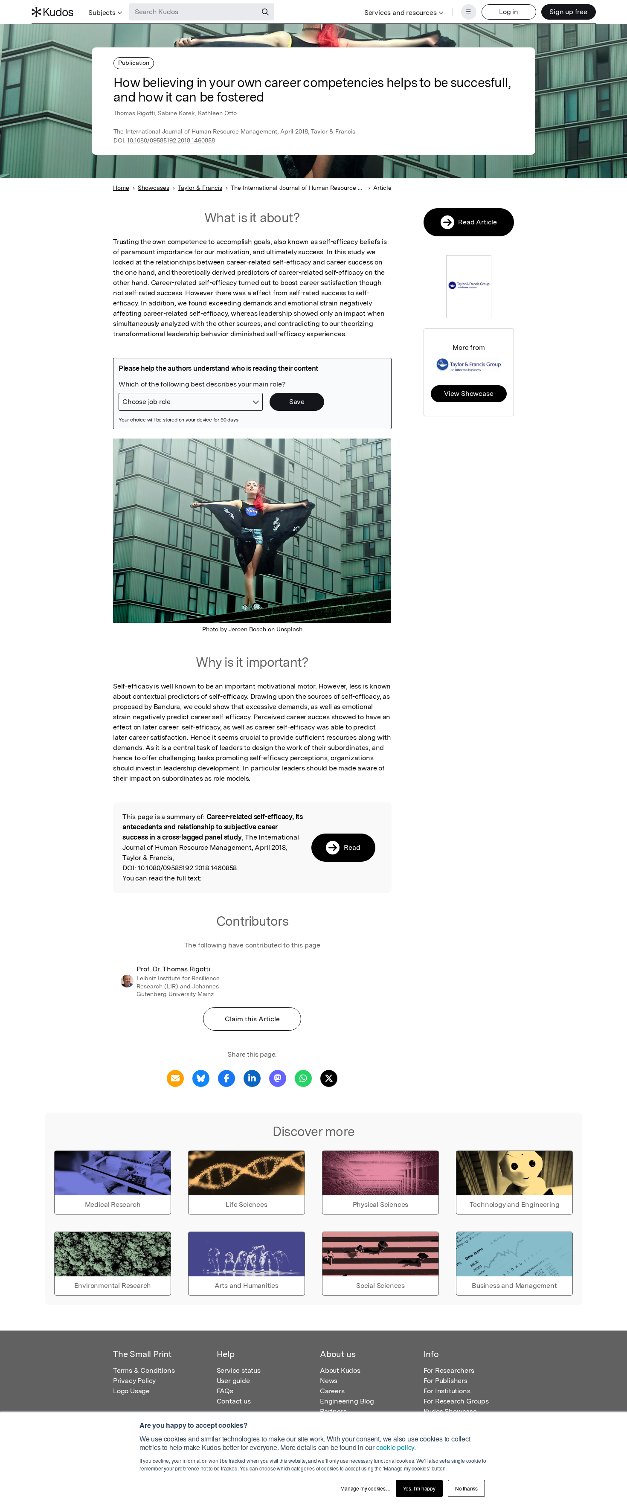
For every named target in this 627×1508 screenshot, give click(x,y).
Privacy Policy (134, 1381)
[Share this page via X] (329, 1078)
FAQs (225, 1391)
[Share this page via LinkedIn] (252, 1078)
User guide (233, 1381)
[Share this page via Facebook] (226, 1078)
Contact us (234, 1401)
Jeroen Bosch (247, 629)
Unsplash (289, 629)
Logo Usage (131, 1391)
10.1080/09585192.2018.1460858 (171, 140)
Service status (239, 1370)
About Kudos (340, 1370)
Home (121, 187)
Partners (333, 1411)
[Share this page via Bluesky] (201, 1078)
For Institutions (447, 1391)
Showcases (153, 187)
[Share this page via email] (175, 1078)
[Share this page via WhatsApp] (303, 1078)
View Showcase (468, 393)
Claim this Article (252, 1019)
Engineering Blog (347, 1401)
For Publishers (445, 1381)
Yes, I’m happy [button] (419, 1488)
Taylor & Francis (200, 187)
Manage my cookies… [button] (365, 1488)
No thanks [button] (466, 1488)
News (328, 1381)
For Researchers (449, 1370)
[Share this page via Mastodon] (277, 1078)
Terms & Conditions (143, 1370)
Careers (332, 1391)
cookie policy (395, 1447)
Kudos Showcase (450, 1411)
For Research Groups (456, 1401)
